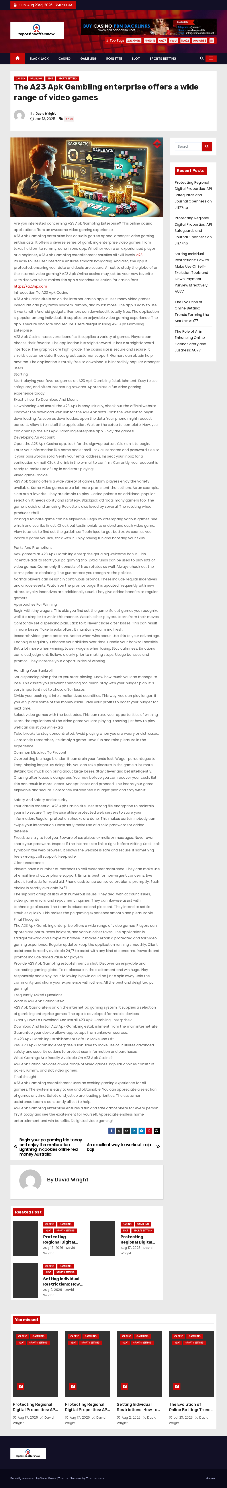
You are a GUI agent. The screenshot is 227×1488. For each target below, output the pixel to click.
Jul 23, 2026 (184, 1417)
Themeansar (95, 1478)
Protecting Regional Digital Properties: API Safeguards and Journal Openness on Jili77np (193, 195)
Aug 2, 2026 (52, 1290)
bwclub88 (199, 40)
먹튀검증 (150, 40)
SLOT (136, 58)
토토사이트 (134, 40)
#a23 (69, 119)
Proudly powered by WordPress (33, 1478)
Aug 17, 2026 (53, 1248)
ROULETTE (114, 58)
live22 (185, 40)
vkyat (173, 40)
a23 (139, 255)
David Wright (45, 114)
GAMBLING (88, 58)
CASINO (65, 58)
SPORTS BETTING (163, 58)
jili (211, 40)
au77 (162, 40)
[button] (202, 58)
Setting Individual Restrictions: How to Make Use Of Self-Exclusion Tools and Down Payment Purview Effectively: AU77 (192, 272)
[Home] (17, 58)
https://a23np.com (30, 286)
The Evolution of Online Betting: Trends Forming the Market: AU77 (191, 1412)
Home (210, 1478)
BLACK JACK (39, 58)
